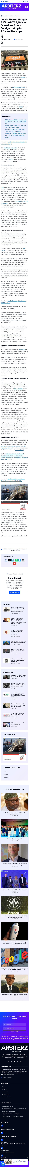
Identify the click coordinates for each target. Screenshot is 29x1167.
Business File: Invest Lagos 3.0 (14, 838)
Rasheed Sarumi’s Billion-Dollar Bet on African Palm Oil (14, 994)
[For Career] (2, 1155)
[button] (26, 7)
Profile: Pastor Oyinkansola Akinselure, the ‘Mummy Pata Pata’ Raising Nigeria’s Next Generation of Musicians (18, 609)
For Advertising (5, 1150)
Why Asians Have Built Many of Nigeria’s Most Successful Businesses (18, 660)
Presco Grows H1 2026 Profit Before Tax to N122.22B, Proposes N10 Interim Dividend (14, 916)
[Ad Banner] (14, 510)
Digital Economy (11, 16)
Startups (18, 16)
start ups (17, 550)
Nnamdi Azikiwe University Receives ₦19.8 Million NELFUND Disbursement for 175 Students (18, 695)
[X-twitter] (21, 1)
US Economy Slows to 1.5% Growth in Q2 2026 (17, 723)
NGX (19, 549)
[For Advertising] (2, 1148)
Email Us (3, 1127)
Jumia (15, 147)
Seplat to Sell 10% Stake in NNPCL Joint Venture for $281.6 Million (17, 715)
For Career (3, 1157)
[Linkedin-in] (23, 1)
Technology (6, 777)
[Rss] (27, 1)
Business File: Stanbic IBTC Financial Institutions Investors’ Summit (14, 890)
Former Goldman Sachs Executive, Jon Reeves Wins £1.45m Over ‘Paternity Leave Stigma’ (14, 864)
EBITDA (5, 549)
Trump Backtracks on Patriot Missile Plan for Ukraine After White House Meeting (18, 705)
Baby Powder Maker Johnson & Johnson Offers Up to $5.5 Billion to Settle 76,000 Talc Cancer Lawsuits (14, 942)
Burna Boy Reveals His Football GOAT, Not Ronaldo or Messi (18, 676)
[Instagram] (25, 1)
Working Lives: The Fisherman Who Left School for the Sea (18, 641)
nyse (25, 549)
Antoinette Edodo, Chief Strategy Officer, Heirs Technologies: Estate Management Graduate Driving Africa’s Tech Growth (18, 621)
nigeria (22, 549)
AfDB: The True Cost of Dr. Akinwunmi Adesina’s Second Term (18, 651)
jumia (16, 549)
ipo (13, 549)
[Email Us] (2, 1125)
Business (4, 16)
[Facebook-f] (19, 1)
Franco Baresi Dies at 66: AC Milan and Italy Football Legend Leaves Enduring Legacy (18, 685)
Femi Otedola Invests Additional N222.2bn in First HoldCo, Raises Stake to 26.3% (14, 813)
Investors (9, 549)
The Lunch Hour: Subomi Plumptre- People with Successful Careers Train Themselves (17, 632)
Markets (6, 774)
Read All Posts (14, 592)
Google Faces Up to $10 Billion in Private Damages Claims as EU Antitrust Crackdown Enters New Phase (14, 968)
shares (12, 550)
